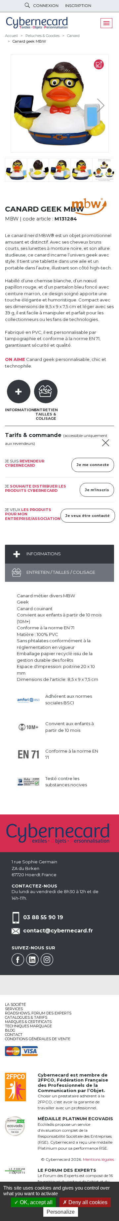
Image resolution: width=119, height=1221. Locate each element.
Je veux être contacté (87, 515)
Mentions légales (98, 1159)
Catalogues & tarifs (26, 1017)
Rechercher (27, 5)
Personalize (61, 1212)
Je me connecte (93, 464)
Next (96, 103)
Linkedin (32, 959)
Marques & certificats (28, 1021)
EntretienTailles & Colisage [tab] (46, 414)
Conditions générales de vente (37, 1039)
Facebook (18, 959)
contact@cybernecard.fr (58, 930)
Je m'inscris (97, 490)
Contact (13, 1034)
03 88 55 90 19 (43, 917)
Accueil (11, 35)
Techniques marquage (28, 1026)
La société (15, 1004)
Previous (20, 103)
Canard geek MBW (29, 41)
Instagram (47, 959)
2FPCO (46, 1080)
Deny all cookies (87, 1202)
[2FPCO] (15, 1086)
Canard (73, 35)
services (14, 1008)
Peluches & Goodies (42, 35)
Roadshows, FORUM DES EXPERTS (38, 1013)
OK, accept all (36, 1202)
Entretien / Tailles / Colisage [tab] (60, 572)
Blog (10, 1030)
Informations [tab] (21, 410)
